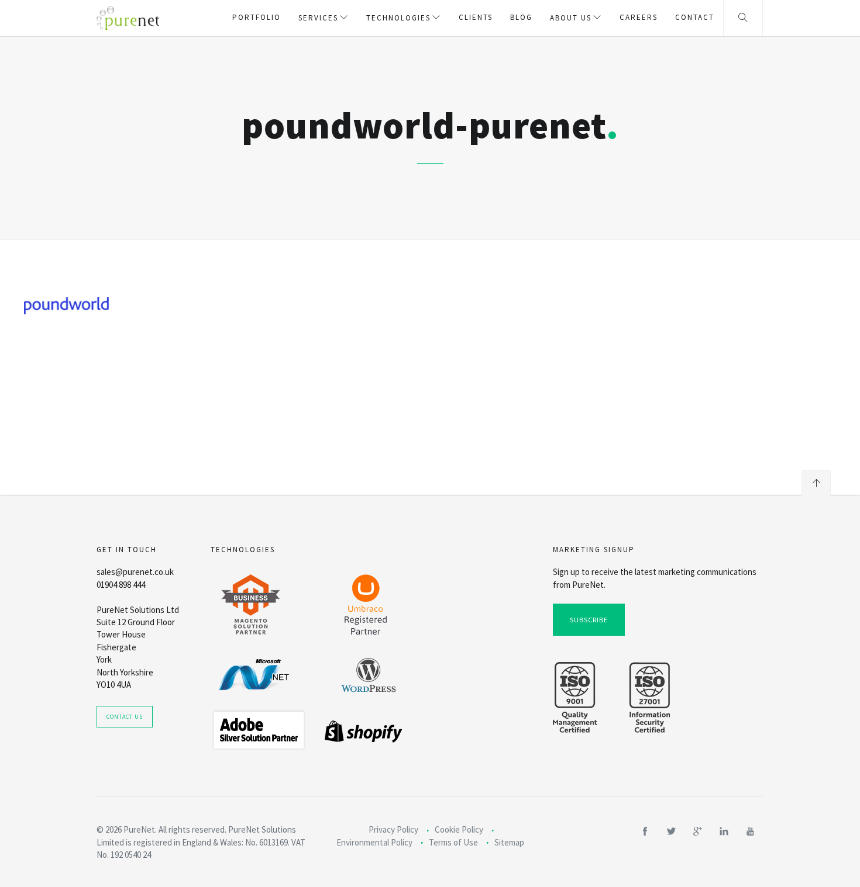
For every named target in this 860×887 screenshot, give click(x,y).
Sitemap (509, 842)
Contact (694, 17)
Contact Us (124, 716)
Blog (521, 17)
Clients (476, 17)
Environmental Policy (374, 842)
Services (318, 18)
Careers (639, 17)
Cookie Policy (459, 829)
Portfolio (256, 17)
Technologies (398, 18)
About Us (570, 18)
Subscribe (589, 619)
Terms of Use (453, 842)
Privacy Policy (393, 829)
